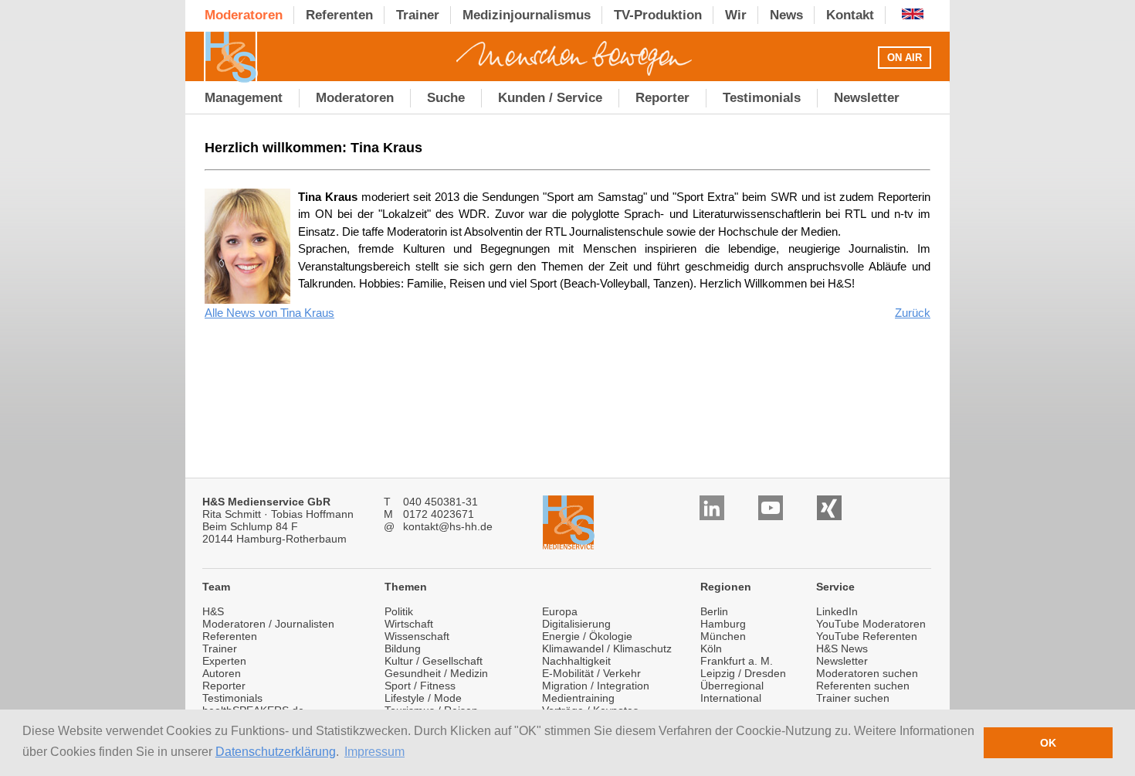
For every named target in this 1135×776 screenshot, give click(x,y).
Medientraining (578, 698)
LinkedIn (837, 611)
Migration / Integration (595, 685)
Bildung (403, 648)
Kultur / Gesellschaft (434, 661)
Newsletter (842, 661)
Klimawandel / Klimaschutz (607, 648)
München (723, 636)
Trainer (219, 648)
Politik (399, 611)
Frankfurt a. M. (736, 661)
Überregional (732, 685)
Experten (224, 661)
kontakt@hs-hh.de (448, 526)
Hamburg (723, 624)
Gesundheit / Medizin (436, 673)
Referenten (229, 636)
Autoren (221, 673)
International (730, 698)
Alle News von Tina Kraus (269, 312)
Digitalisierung (576, 624)
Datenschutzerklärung (275, 751)
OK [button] (1048, 743)
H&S (213, 611)
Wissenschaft (417, 636)
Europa (560, 611)
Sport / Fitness (420, 685)
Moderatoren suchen (867, 673)
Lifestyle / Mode (423, 698)
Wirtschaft (409, 624)
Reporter (224, 685)
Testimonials (232, 698)
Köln (711, 648)
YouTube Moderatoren (871, 624)
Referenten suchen (863, 685)
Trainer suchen (852, 698)
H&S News (842, 648)
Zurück (912, 312)
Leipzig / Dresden (743, 673)
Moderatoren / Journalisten (268, 624)
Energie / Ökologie (587, 636)
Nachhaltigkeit (576, 661)
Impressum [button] (374, 751)
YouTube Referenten (866, 636)
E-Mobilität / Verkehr (591, 673)
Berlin (714, 611)
